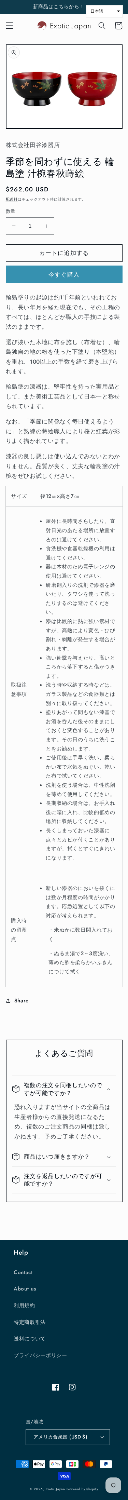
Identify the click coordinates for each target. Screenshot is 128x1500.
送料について (30, 1338)
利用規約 (24, 1305)
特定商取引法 (30, 1322)
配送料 (12, 199)
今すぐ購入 (64, 274)
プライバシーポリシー (40, 1355)
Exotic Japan (55, 1489)
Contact (23, 1272)
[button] (9, 25)
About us (25, 1289)
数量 (11, 211)
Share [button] (21, 1000)
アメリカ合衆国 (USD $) (60, 1436)
